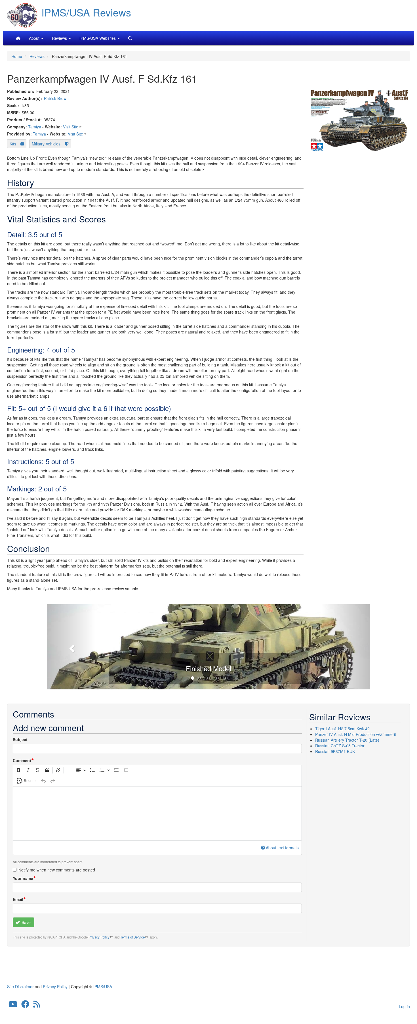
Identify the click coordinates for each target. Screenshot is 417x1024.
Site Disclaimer (20, 986)
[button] (208, 646)
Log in (404, 1006)
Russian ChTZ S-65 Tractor (340, 745)
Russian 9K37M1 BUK (335, 751)
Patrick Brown (56, 98)
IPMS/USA (102, 986)
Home (16, 56)
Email (18, 899)
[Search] (130, 38)
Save (25, 922)
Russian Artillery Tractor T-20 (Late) (347, 740)
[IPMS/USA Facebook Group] (25, 1005)
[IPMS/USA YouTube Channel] (13, 1005)
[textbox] (157, 814)
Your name (23, 878)
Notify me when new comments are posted (56, 870)
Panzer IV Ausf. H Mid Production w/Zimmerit (355, 734)
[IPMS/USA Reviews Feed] (36, 1005)
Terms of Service (132, 937)
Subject (20, 739)
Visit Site (70, 127)
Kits (13, 144)
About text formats (282, 847)
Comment (22, 760)
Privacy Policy (99, 937)
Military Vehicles (46, 144)
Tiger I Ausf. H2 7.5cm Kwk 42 (342, 728)
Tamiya (34, 127)
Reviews (37, 56)
